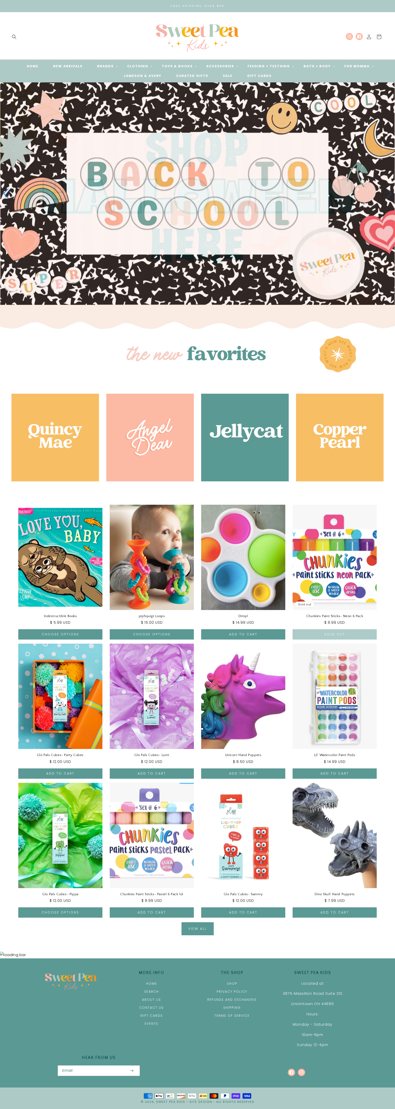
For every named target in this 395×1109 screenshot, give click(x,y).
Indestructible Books (60, 616)
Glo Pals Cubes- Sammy (243, 894)
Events (151, 1023)
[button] (14, 37)
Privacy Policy (232, 991)
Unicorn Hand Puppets (243, 755)
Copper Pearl (337, 487)
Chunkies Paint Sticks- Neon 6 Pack (334, 616)
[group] (197, 193)
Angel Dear (148, 487)
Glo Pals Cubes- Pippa (60, 894)
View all (197, 928)
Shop (232, 983)
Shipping (232, 1007)
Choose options (60, 634)
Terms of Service (232, 1015)
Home (151, 983)
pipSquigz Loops (152, 616)
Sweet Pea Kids (170, 1102)
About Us (151, 999)
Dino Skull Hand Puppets (335, 894)
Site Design (200, 1102)
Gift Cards (151, 1015)
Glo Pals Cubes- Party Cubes (60, 755)
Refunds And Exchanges (232, 999)
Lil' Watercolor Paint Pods (334, 755)
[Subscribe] (132, 1070)
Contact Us (151, 1007)
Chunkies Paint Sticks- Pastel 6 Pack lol (151, 894)
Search (151, 991)
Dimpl (243, 616)
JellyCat (242, 487)
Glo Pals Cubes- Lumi (151, 755)
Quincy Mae (53, 487)
